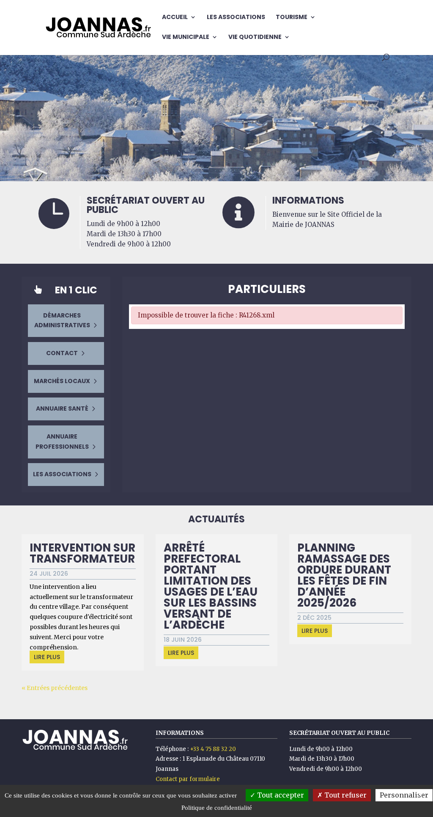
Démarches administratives (62, 320)
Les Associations (236, 17)
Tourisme (291, 17)
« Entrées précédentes (55, 688)
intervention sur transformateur (82, 553)
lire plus (47, 657)
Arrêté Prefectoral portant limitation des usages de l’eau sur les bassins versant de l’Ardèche (211, 586)
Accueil (175, 17)
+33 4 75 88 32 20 (213, 749)
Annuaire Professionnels (62, 441)
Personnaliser (404, 795)
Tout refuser (345, 795)
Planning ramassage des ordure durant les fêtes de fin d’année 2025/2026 (344, 575)
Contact (62, 353)
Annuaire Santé (62, 408)
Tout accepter (279, 795)
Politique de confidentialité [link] (216, 807)
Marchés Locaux (62, 381)
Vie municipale (185, 37)
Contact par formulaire (188, 779)
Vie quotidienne (255, 37)
